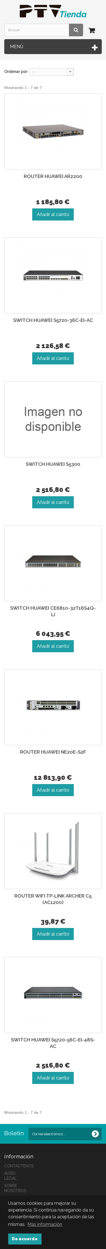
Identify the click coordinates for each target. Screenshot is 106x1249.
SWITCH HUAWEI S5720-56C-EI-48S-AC (53, 1043)
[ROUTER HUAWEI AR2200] (53, 131)
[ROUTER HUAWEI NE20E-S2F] (53, 707)
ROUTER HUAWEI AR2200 (53, 176)
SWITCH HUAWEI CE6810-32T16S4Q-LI (53, 611)
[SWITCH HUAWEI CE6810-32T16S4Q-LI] (53, 563)
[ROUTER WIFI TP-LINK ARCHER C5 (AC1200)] (53, 851)
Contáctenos (19, 1166)
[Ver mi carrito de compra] (93, 31)
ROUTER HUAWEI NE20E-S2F (53, 752)
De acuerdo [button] (25, 1238)
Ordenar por (15, 71)
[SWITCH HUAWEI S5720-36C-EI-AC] (53, 275)
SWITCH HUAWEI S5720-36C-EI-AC (53, 320)
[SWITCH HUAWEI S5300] (53, 419)
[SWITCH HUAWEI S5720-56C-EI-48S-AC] (53, 995)
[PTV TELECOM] (53, 11)
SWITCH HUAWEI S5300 (53, 464)
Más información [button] (44, 1224)
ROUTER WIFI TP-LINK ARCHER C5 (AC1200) (53, 899)
